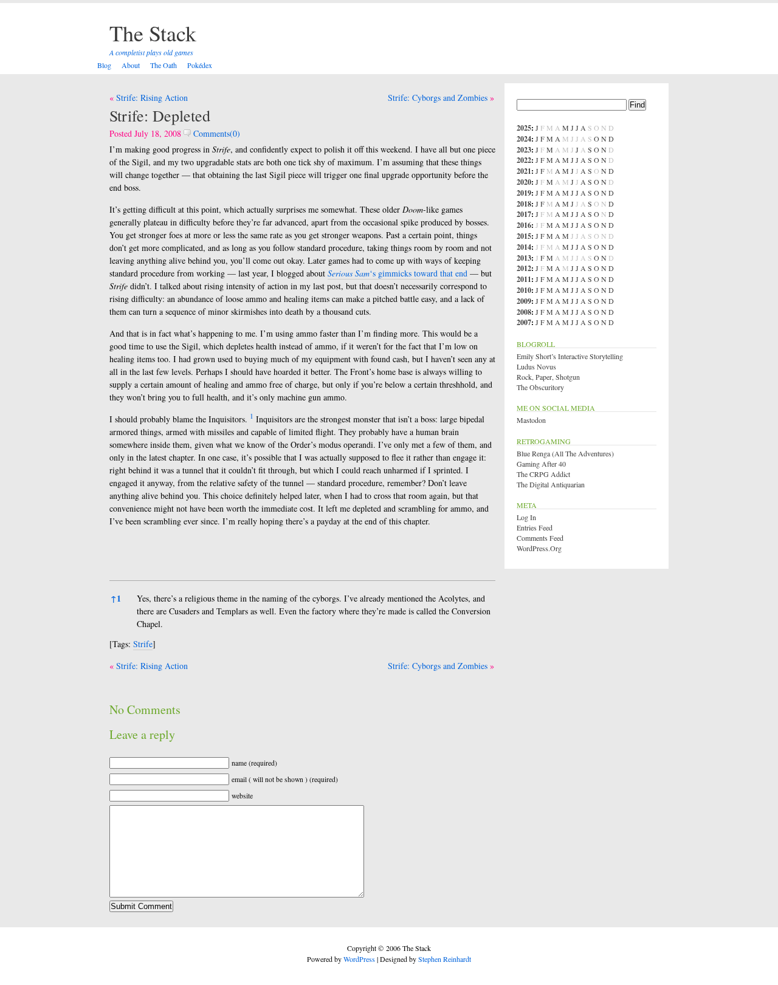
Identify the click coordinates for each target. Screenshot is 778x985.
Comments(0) (215, 133)
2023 (524, 150)
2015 (524, 236)
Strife (143, 644)
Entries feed (535, 527)
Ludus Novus (536, 366)
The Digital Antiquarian (551, 484)
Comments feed (540, 538)
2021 (524, 171)
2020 (524, 182)
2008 (524, 312)
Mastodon (531, 420)
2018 (524, 204)
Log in (526, 517)
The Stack (152, 32)
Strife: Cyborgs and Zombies (437, 97)
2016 (524, 225)
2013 (524, 258)
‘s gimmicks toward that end (397, 273)
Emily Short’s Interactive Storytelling (570, 356)
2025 (524, 128)
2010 (524, 290)
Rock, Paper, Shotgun (548, 377)
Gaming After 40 (541, 463)
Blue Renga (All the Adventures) (565, 453)
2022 (524, 160)
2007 (524, 322)
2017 (524, 214)
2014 (524, 247)
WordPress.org (539, 548)
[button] (251, 419)
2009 (524, 301)
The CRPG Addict (543, 474)
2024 (524, 139)
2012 (524, 268)
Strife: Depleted (159, 115)
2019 (524, 193)
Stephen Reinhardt (444, 959)
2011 (524, 279)
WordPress (359, 959)
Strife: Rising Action (152, 97)
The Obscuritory (540, 387)
